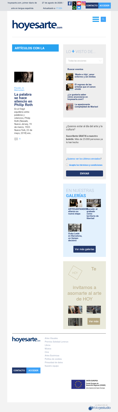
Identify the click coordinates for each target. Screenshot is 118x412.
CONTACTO (92, 5)
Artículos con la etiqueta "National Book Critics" (31, 49)
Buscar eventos (75, 69)
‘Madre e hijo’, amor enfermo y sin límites (85, 75)
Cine (47, 352)
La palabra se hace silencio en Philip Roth (23, 99)
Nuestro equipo (52, 365)
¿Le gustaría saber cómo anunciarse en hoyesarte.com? (77, 96)
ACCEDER (104, 5)
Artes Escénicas (52, 355)
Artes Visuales (51, 338)
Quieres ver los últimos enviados (83, 158)
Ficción (17, 87)
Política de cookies (53, 358)
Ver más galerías (84, 249)
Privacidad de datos (54, 362)
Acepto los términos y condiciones (85, 165)
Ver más (94, 321)
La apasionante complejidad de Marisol (86, 105)
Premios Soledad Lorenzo (56, 341)
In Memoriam (19, 88)
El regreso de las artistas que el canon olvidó (85, 86)
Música (48, 348)
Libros (47, 345)
